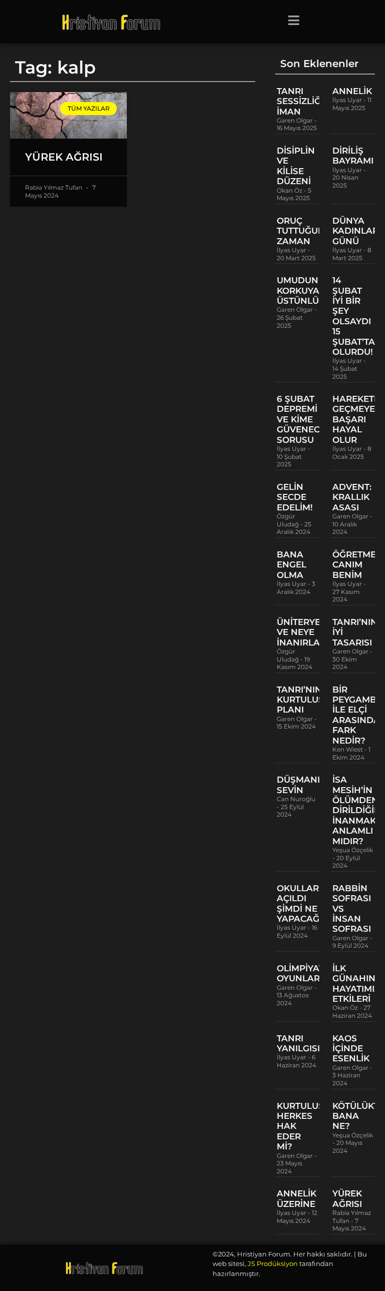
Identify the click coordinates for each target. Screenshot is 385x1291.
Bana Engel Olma (291, 564)
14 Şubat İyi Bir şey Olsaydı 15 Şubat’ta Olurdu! (353, 316)
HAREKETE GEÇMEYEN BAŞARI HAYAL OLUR (357, 419)
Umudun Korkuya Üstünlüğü (304, 290)
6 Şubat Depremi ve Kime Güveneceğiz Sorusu (308, 419)
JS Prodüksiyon (273, 1263)
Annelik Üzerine (296, 1198)
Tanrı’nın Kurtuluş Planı (300, 700)
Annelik (352, 91)
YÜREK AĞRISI (64, 157)
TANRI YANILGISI (298, 1043)
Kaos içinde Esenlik (350, 1048)
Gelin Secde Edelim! (295, 497)
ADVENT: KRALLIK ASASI (351, 497)
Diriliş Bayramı (352, 156)
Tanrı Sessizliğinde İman (310, 101)
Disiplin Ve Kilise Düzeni (296, 166)
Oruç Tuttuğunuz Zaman (307, 231)
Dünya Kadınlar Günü (355, 231)
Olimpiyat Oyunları (300, 973)
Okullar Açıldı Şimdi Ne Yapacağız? (304, 903)
